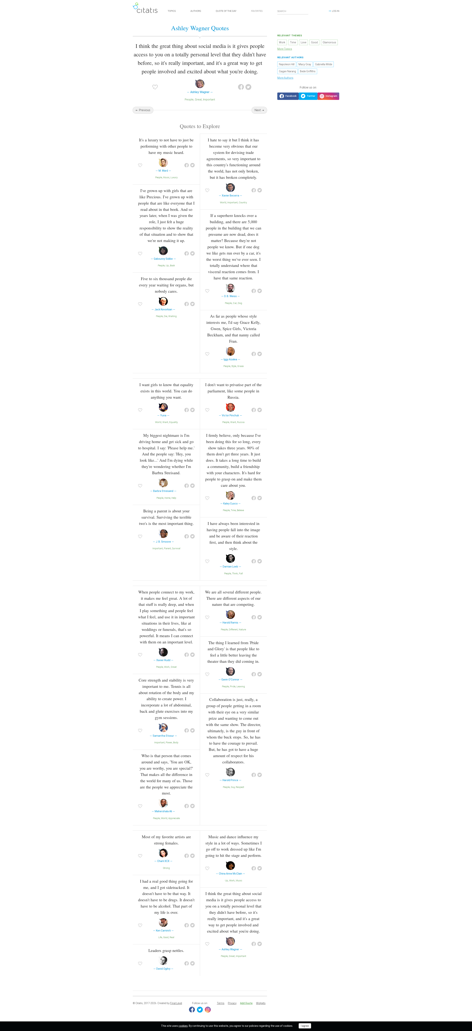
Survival (176, 548)
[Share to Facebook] (241, 87)
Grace (240, 366)
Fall (241, 573)
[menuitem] (220, 1003)
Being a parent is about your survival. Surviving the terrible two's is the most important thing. (166, 517)
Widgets (261, 1003)
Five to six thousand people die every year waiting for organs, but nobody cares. (166, 285)
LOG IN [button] (335, 11)
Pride (232, 686)
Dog (240, 303)
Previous (144, 110)
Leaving (241, 686)
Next (258, 110)
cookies (183, 1025)
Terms (220, 1003)
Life (160, 937)
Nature (242, 629)
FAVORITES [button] (257, 11)
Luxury (174, 177)
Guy (233, 787)
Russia (240, 422)
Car (235, 303)
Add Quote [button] (246, 1003)
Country (243, 202)
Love (303, 42)
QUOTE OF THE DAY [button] (226, 11)
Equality (173, 422)
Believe (240, 510)
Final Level (176, 1003)
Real (172, 937)
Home (167, 498)
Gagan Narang (287, 71)
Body (175, 742)
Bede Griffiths (307, 71)
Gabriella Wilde (323, 64)
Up (167, 265)
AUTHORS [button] (195, 11)
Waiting (172, 316)
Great (198, 99)
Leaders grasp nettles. (166, 950)
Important (209, 99)
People (189, 99)
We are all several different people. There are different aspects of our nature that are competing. (233, 598)
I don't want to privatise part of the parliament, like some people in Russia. (233, 391)
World (223, 202)
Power (169, 742)
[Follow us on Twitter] (308, 96)
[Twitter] (200, 1010)
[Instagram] (208, 1010)
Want (165, 422)
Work (167, 667)
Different (233, 629)
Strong (166, 868)
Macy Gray (305, 64)
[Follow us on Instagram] (328, 96)
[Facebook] (192, 1010)
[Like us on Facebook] (288, 96)
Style (233, 366)
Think (235, 573)
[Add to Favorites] (155, 87)
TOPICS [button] (172, 11)
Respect (240, 787)
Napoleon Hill (286, 64)
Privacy (232, 1003)
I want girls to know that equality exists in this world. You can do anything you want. (166, 391)
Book (172, 265)
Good (166, 937)
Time (233, 510)
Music (166, 177)
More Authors (285, 77)
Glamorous (329, 42)
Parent (167, 548)
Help (173, 498)
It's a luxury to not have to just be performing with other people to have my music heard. (166, 146)
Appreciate (174, 818)
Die (165, 316)
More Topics (284, 48)
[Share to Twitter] (248, 87)
